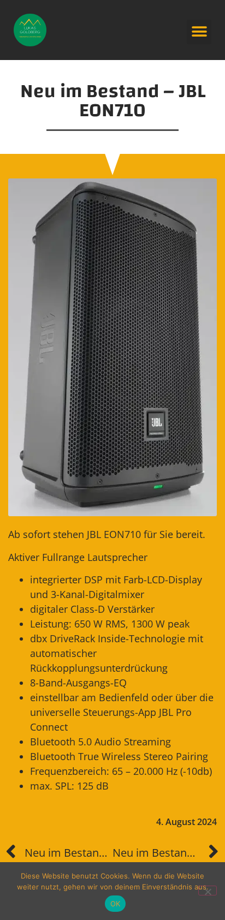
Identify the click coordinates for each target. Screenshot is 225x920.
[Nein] (207, 890)
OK (115, 903)
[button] (199, 32)
